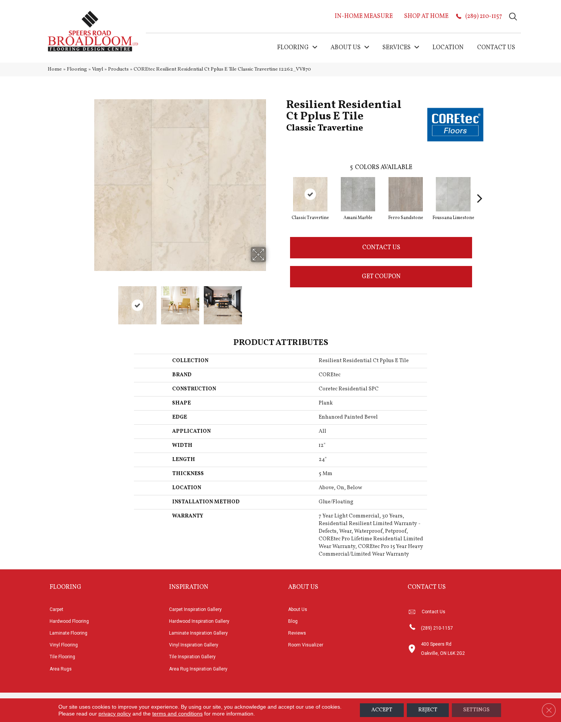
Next (271, 301)
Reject (427, 710)
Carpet (56, 609)
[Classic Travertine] (310, 194)
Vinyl (97, 69)
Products (118, 69)
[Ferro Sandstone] (406, 194)
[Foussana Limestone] (453, 194)
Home (55, 69)
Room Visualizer (305, 645)
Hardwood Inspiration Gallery (199, 621)
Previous (89, 301)
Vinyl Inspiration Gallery (193, 645)
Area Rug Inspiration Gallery (198, 669)
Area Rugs (61, 669)
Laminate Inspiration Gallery (198, 633)
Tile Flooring (62, 656)
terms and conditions (177, 714)
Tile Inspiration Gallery (192, 656)
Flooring (77, 69)
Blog (293, 621)
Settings (476, 710)
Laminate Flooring (68, 633)
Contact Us (381, 247)
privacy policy (114, 714)
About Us (297, 609)
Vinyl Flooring (64, 645)
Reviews (297, 633)
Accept (381, 710)
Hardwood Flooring (69, 621)
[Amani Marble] (358, 194)
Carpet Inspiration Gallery (195, 609)
